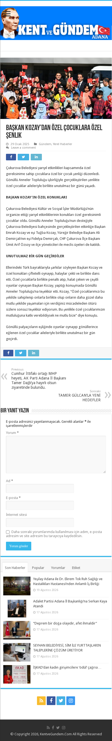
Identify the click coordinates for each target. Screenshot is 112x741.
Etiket (76, 568)
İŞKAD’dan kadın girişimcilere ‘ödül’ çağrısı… (67, 667)
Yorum (12, 433)
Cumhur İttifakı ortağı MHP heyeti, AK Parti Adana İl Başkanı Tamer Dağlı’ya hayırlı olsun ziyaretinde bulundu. (38, 379)
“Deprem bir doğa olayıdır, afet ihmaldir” (65, 623)
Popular (38, 568)
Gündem (45, 144)
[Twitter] (61, 700)
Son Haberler (15, 568)
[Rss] (41, 700)
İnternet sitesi (16, 515)
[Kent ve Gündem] (56, 22)
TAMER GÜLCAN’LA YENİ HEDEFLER (79, 396)
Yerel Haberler (62, 144)
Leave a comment (23, 147)
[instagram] (70, 700)
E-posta (13, 498)
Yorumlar (58, 568)
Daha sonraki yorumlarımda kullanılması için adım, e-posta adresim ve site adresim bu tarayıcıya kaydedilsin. (54, 534)
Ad (9, 481)
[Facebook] (51, 700)
